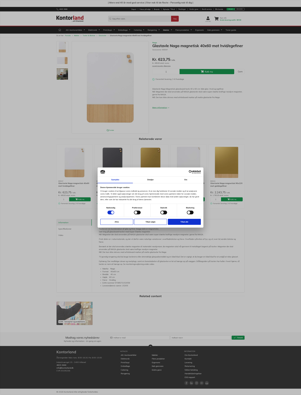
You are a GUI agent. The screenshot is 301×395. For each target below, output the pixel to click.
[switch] (137, 212)
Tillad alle (184, 222)
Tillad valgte (150, 222)
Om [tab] (185, 180)
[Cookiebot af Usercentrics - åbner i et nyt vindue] (190, 172)
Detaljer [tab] (150, 180)
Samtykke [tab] (115, 180)
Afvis (117, 222)
